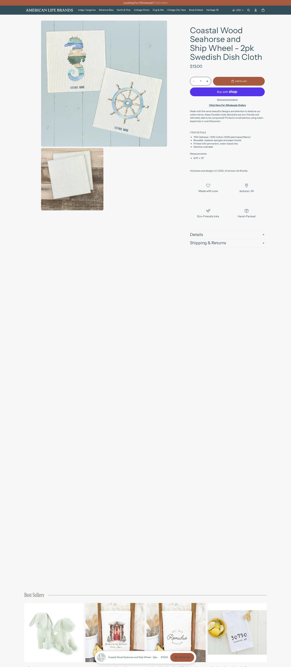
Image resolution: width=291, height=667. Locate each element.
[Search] (248, 10)
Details (196, 234)
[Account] (255, 10)
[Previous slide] (29, 632)
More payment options (227, 99)
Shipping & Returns (208, 242)
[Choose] (78, 657)
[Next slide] (78, 632)
